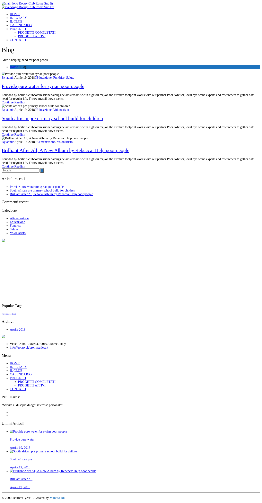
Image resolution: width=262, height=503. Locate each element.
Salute (70, 77)
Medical (12, 314)
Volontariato (61, 109)
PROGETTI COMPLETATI (36, 32)
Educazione (44, 77)
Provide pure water (22, 439)
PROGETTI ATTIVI (31, 36)
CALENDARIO (21, 25)
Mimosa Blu (58, 498)
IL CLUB (16, 21)
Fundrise (58, 77)
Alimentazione (45, 142)
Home (14, 67)
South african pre (21, 459)
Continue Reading (13, 102)
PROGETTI (18, 29)
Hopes (5, 314)
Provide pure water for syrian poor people (43, 86)
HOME (15, 14)
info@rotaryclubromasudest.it (29, 347)
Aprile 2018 (17, 329)
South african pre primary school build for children (52, 118)
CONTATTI (18, 40)
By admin (8, 77)
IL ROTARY (18, 17)
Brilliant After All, (21, 479)
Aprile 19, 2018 (20, 447)
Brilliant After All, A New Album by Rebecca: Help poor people (65, 150)
